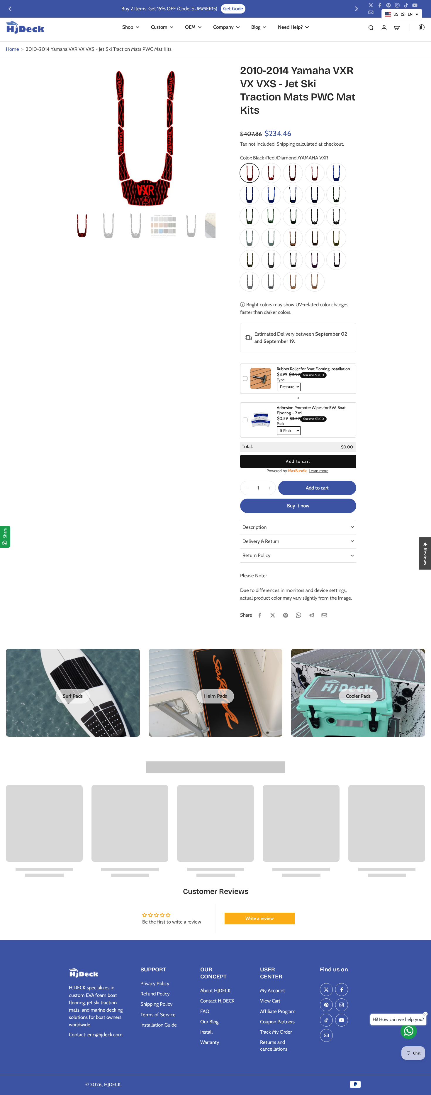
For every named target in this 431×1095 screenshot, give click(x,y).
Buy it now (298, 506)
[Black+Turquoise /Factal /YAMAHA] (271, 238)
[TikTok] (406, 5)
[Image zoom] (142, 137)
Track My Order (276, 1032)
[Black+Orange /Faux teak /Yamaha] (293, 238)
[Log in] (383, 27)
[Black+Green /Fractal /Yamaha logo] (336, 194)
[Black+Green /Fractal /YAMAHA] (249, 216)
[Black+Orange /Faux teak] (314, 238)
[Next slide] (356, 9)
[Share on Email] (324, 615)
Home (12, 49)
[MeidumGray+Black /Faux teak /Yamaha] (271, 281)
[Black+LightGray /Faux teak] (293, 259)
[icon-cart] (396, 27)
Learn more (318, 470)
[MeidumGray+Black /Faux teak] (249, 281)
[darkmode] (417, 27)
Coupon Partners (277, 1022)
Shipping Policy (156, 1004)
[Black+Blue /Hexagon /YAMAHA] (293, 194)
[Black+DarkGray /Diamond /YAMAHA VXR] (336, 216)
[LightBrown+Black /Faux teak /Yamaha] (314, 281)
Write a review (259, 918)
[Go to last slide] (10, 9)
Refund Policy (154, 994)
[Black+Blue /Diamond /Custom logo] (249, 194)
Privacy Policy (154, 983)
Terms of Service (158, 1014)
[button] (317, 488)
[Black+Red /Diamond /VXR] (271, 173)
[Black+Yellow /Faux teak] (249, 259)
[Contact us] (409, 1031)
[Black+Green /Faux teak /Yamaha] (271, 216)
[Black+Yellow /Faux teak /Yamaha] (336, 238)
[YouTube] (414, 5)
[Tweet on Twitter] (272, 615)
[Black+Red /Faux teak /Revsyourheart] (293, 173)
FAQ (204, 1011)
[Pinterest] (388, 5)
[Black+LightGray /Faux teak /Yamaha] (271, 259)
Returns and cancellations (273, 1045)
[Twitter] (370, 5)
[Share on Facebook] (259, 615)
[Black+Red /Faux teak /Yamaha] (314, 173)
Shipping (286, 144)
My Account (272, 990)
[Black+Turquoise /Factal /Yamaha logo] (249, 238)
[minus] (246, 488)
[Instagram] (397, 5)
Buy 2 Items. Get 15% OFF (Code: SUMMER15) (95, 8)
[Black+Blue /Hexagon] (314, 194)
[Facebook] (379, 5)
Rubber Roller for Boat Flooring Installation (313, 368)
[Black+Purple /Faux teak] (336, 259)
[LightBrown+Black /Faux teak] (293, 281)
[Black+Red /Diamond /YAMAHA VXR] (249, 173)
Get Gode (159, 8)
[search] (370, 27)
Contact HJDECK (217, 1001)
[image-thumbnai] (81, 225)
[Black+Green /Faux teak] (293, 216)
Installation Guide (158, 1025)
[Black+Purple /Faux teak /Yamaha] (314, 259)
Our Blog (209, 1022)
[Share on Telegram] (311, 615)
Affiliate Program (278, 1011)
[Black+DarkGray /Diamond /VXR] (314, 216)
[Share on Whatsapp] (298, 615)
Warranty (209, 1042)
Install (206, 1032)
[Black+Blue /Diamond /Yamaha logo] (336, 173)
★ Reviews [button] (425, 553)
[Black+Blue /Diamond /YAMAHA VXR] (271, 194)
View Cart (270, 1001)
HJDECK (112, 1084)
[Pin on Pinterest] (285, 615)
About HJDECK (215, 990)
